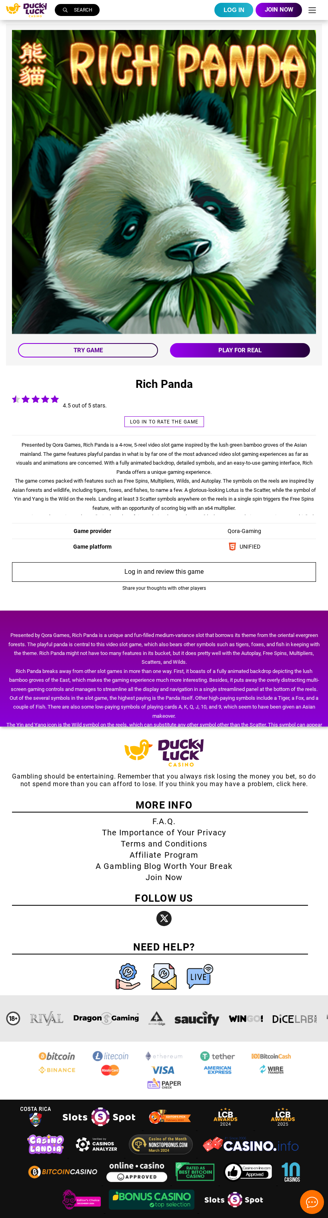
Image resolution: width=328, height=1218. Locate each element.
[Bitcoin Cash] (271, 1060)
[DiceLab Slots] (294, 1018)
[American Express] (218, 1074)
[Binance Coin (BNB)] (57, 1074)
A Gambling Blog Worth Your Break (164, 866)
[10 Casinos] (291, 1183)
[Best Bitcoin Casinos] (196, 1183)
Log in (234, 9)
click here (291, 784)
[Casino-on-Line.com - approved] (249, 1183)
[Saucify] (197, 1018)
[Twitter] (164, 918)
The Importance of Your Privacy (164, 833)
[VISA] (164, 1074)
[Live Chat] (200, 991)
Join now (279, 9)
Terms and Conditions (164, 844)
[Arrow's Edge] (156, 1018)
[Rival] (47, 1018)
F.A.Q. (163, 821)
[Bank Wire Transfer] (271, 1074)
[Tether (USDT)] (218, 1060)
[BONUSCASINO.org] (152, 1210)
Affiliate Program (164, 855)
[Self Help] (129, 991)
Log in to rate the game (164, 422)
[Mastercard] (110, 1074)
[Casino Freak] (82, 1210)
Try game (88, 350)
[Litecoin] (110, 1060)
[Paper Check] (164, 1088)
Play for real (240, 350)
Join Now (164, 877)
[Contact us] (165, 991)
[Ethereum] (164, 1060)
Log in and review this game (164, 571)
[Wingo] (246, 1018)
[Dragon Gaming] (106, 1018)
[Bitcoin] (57, 1060)
